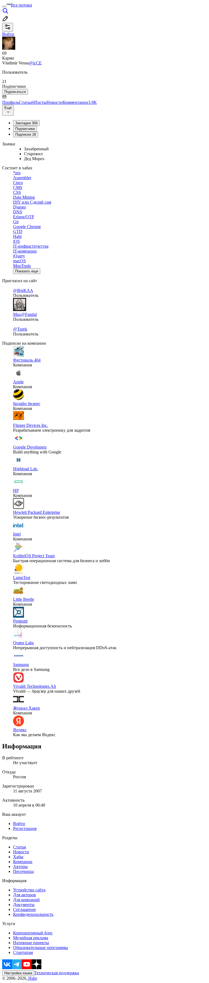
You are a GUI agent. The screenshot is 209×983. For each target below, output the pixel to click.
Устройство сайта (29, 890)
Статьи (26, 102)
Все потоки (21, 5)
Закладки (26, 123)
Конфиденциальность (33, 914)
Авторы (20, 866)
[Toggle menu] (4, 6)
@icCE (35, 63)
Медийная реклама (30, 937)
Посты (40, 102)
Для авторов (24, 894)
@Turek (20, 329)
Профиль (10, 102)
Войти (19, 823)
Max (17, 314)
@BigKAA (23, 290)
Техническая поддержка (56, 972)
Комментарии (80, 102)
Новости (55, 102)
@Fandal (29, 314)
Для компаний (26, 899)
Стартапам (23, 952)
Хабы (18, 856)
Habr (32, 978)
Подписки (25, 134)
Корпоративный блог (33, 933)
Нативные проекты (31, 942)
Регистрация (24, 828)
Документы (24, 904)
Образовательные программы (40, 947)
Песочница (23, 871)
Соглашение (24, 909)
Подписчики (25, 129)
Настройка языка (18, 973)
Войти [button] (8, 34)
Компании (22, 861)
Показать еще (26, 271)
